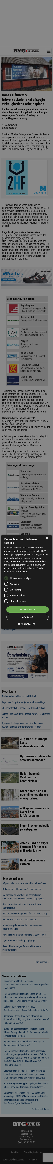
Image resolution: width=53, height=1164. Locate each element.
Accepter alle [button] (27, 609)
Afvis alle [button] (27, 617)
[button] (26, 624)
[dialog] (26, 582)
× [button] (47, 538)
